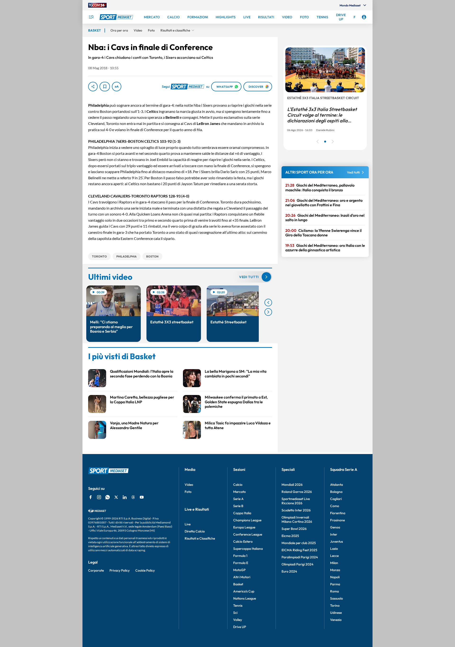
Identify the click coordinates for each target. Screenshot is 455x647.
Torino (335, 605)
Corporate (96, 570)
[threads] (133, 497)
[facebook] (90, 497)
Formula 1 (240, 556)
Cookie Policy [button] (145, 570)
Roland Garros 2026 (297, 492)
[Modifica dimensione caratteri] (116, 86)
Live (188, 524)
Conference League (247, 534)
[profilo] (364, 17)
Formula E (240, 563)
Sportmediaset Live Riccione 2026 (296, 501)
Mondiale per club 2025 (299, 543)
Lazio (334, 548)
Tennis (237, 605)
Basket (238, 584)
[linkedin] (124, 497)
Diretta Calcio (195, 531)
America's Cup (243, 591)
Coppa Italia (242, 513)
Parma (335, 584)
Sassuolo (336, 598)
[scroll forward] (268, 312)
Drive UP (239, 627)
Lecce (334, 556)
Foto (188, 492)
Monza (335, 570)
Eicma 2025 (290, 536)
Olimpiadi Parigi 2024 (297, 564)
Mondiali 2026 (292, 484)
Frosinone (337, 520)
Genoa (335, 527)
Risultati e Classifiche (200, 538)
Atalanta (336, 484)
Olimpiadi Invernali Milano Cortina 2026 (297, 519)
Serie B (238, 506)
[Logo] (117, 17)
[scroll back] (268, 302)
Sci (235, 612)
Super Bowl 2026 (294, 529)
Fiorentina (337, 513)
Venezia (335, 620)
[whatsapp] (107, 497)
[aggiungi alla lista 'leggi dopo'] (105, 86)
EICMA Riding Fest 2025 (299, 550)
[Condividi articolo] (93, 86)
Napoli (335, 577)
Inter (333, 534)
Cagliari (336, 499)
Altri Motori (241, 577)
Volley (237, 620)
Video (189, 484)
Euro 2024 (289, 571)
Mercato (239, 492)
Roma (334, 591)
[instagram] (99, 497)
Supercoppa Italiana (248, 548)
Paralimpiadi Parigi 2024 (300, 557)
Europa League (244, 527)
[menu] (91, 17)
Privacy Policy (119, 570)
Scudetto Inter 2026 (296, 510)
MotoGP (239, 570)
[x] (116, 497)
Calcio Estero (243, 541)
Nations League (244, 598)
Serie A (238, 499)
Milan (334, 563)
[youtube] (141, 497)
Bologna (336, 492)
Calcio (237, 484)
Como (334, 506)
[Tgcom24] (97, 5)
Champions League (247, 520)
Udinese (336, 612)
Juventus (336, 541)
